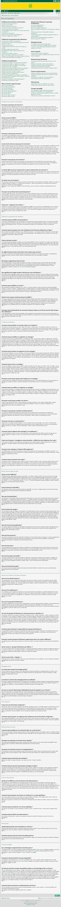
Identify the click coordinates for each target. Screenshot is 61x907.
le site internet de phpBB (24, 266)
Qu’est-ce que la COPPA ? (7, 25)
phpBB (27, 900)
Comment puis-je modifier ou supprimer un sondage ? (13, 69)
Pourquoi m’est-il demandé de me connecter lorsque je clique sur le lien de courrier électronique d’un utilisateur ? (16, 57)
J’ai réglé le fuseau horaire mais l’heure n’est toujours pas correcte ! (14, 47)
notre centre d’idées (23, 861)
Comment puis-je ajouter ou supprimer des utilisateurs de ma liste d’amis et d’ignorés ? (45, 55)
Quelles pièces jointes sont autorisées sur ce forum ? (42, 83)
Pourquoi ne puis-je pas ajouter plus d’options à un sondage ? (15, 68)
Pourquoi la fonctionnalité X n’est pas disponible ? (42, 91)
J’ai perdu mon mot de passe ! (8, 33)
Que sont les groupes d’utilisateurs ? (39, 27)
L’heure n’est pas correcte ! (7, 45)
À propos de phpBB (26, 852)
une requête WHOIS (9, 872)
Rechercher (4, 13)
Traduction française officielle (29, 903)
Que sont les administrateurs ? (37, 25)
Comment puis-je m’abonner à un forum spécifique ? (42, 77)
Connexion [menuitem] (57, 11)
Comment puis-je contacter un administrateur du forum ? (43, 95)
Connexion (11, 13)
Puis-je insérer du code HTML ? (8, 86)
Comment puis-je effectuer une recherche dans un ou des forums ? (43, 62)
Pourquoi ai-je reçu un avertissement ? (10, 73)
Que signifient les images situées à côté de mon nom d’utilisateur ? (13, 51)
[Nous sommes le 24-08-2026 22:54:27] (58, 15)
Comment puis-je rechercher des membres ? (40, 66)
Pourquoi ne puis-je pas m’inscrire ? (9, 26)
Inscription (18, 13)
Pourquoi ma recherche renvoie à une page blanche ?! (42, 65)
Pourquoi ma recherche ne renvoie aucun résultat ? (42, 63)
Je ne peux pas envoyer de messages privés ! (41, 44)
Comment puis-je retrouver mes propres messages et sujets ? (44, 68)
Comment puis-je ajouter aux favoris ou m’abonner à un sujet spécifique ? (44, 75)
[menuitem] (54, 11)
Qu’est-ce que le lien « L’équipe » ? (38, 38)
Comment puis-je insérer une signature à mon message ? (14, 65)
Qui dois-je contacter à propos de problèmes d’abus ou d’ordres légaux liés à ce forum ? (44, 93)
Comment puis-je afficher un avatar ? (10, 53)
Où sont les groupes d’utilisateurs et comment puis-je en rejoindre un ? (45, 30)
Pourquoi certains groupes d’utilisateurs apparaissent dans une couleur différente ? (44, 35)
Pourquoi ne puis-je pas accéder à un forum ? (11, 70)
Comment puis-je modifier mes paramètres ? (11, 41)
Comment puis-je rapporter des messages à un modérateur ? (15, 74)
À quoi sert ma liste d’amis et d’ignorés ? (40, 53)
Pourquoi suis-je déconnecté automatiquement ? (12, 34)
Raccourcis (2, 11)
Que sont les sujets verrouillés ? (9, 95)
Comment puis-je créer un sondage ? (9, 66)
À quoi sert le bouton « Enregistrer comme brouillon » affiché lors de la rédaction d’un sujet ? (16, 77)
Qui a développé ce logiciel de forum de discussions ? (42, 90)
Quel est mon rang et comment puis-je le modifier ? (13, 54)
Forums (6, 11)
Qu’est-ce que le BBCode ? (7, 85)
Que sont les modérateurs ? (37, 26)
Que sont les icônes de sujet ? (8, 96)
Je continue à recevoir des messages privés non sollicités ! (44, 45)
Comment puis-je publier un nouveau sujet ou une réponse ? (14, 62)
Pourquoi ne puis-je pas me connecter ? (10, 29)
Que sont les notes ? (6, 93)
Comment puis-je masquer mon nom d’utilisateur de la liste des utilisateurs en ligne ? (15, 43)
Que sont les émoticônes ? (7, 88)
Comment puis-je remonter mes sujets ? (10, 80)
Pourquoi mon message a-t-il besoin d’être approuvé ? (13, 79)
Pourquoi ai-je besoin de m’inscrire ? (9, 23)
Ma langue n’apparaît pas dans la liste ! (10, 49)
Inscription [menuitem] (59, 11)
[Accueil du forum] (30, 6)
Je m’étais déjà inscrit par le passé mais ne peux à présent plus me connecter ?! (15, 31)
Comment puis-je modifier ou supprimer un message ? (13, 64)
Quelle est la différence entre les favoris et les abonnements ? (44, 73)
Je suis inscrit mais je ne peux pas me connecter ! (12, 27)
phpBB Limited (36, 849)
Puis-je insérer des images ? (8, 89)
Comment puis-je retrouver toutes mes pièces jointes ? (43, 85)
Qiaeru (36, 903)
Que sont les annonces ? (7, 92)
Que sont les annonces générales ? (9, 91)
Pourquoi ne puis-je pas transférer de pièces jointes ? (13, 72)
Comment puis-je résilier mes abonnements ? (41, 78)
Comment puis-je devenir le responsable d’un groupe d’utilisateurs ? (42, 32)
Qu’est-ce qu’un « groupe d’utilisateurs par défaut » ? (42, 37)
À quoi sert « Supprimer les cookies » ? (10, 36)
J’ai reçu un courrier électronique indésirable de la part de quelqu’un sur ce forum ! (43, 47)
